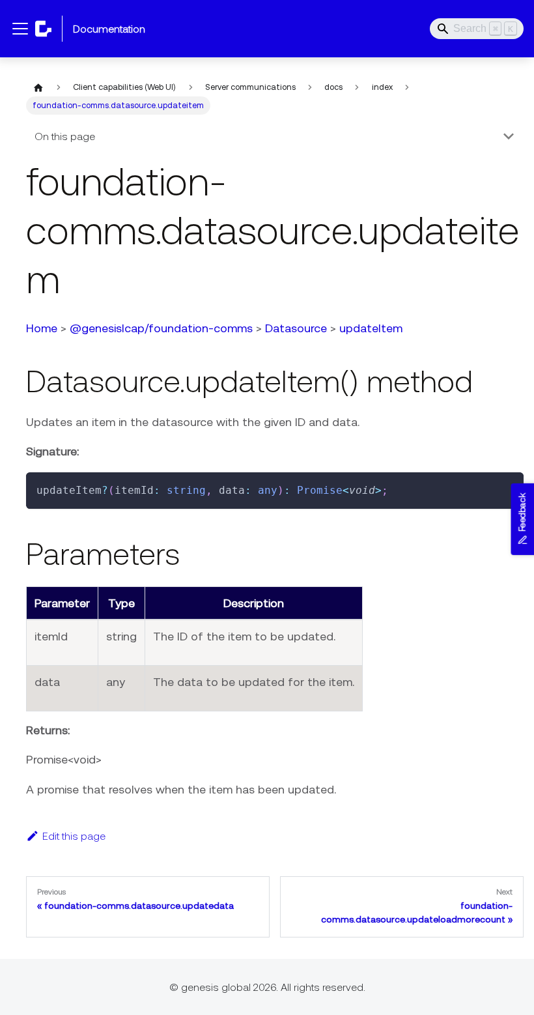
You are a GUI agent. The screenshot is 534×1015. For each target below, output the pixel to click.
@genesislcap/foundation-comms (161, 328)
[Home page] (38, 87)
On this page (65, 136)
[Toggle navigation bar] (20, 28)
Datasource (296, 328)
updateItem (370, 328)
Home (41, 328)
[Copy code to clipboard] (507, 488)
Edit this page (73, 836)
